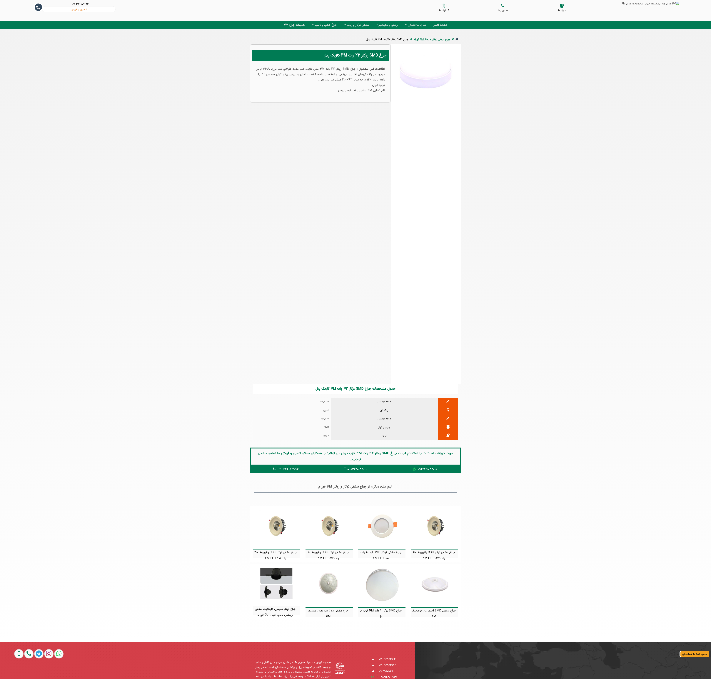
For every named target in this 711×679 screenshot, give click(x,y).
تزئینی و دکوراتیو (388, 25)
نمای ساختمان (416, 25)
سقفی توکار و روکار (357, 25)
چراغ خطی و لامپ (325, 25)
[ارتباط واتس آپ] (51, 670)
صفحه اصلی (440, 25)
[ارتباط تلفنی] (21, 670)
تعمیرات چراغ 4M (295, 25)
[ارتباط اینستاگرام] (41, 670)
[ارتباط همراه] (11, 670)
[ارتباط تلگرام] (31, 670)
